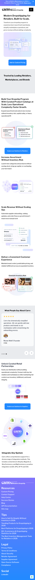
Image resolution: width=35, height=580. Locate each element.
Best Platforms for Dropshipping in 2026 (17, 528)
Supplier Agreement (9, 559)
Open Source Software (10, 562)
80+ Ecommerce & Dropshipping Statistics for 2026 (14, 532)
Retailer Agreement (9, 556)
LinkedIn (4, 574)
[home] (15, 9)
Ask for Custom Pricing (17, 62)
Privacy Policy (6, 548)
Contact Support (7, 494)
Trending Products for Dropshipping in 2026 (16, 524)
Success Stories (7, 500)
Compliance (6, 565)
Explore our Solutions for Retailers (17, 151)
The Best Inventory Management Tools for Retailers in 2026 (16, 537)
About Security (7, 554)
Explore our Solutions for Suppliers (17, 406)
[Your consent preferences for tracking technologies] (32, 577)
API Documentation (9, 506)
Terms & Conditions (9, 551)
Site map (4, 509)
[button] (31, 9)
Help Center (6, 497)
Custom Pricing (7, 492)
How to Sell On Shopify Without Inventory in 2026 (13, 519)
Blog (3, 503)
